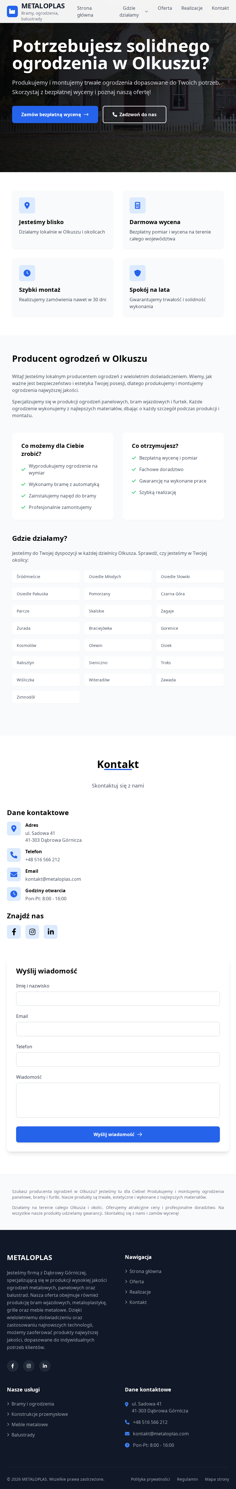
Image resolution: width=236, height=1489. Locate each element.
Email (22, 1016)
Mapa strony (217, 1479)
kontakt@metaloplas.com (53, 879)
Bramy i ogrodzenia (33, 1404)
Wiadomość (29, 1077)
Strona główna (85, 11)
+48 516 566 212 (42, 859)
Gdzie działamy (129, 11)
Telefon (24, 1046)
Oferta (165, 8)
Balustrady (23, 1435)
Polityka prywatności (150, 1479)
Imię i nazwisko (33, 986)
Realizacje (192, 8)
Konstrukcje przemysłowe (40, 1414)
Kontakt (220, 8)
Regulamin (187, 1479)
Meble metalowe (30, 1424)
